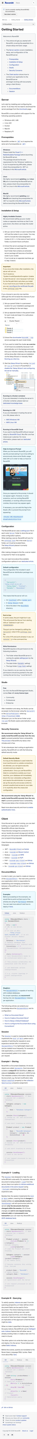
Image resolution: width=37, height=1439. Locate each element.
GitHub (29, 860)
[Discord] (12, 1434)
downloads (23, 109)
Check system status (9, 1425)
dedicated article (27, 561)
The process (6, 741)
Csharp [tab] (7, 913)
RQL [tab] (27, 1360)
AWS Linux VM (11, 422)
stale (9, 1322)
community (26, 1418)
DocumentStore (14, 89)
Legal (31, 1431)
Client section (14, 74)
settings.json (25, 531)
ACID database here (9, 1218)
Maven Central (23, 852)
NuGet (26, 849)
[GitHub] (4, 1434)
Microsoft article (20, 169)
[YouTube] (8, 1434)
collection (29, 1080)
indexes (17, 1302)
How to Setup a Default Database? (17, 1021)
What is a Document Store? (14, 1015)
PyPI (21, 858)
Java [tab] (14, 913)
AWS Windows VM (12, 420)
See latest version (10, 14)
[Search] (33, 3)
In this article (7, 24)
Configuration (14, 65)
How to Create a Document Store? (17, 1018)
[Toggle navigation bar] (3, 3)
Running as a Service (12, 359)
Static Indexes (11, 1345)
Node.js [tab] (22, 913)
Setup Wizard (15, 363)
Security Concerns (15, 70)
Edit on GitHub (8, 1407)
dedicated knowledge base (12, 403)
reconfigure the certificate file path (21, 286)
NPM (22, 855)
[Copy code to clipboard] (31, 580)
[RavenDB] (9, 3)
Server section (14, 50)
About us (25, 1431)
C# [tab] (5, 1088)
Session (12, 91)
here (11, 907)
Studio (11, 68)
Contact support (22, 1416)
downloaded (17, 337)
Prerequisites (13, 59)
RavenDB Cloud (15, 434)
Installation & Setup (16, 62)
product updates (21, 1420)
